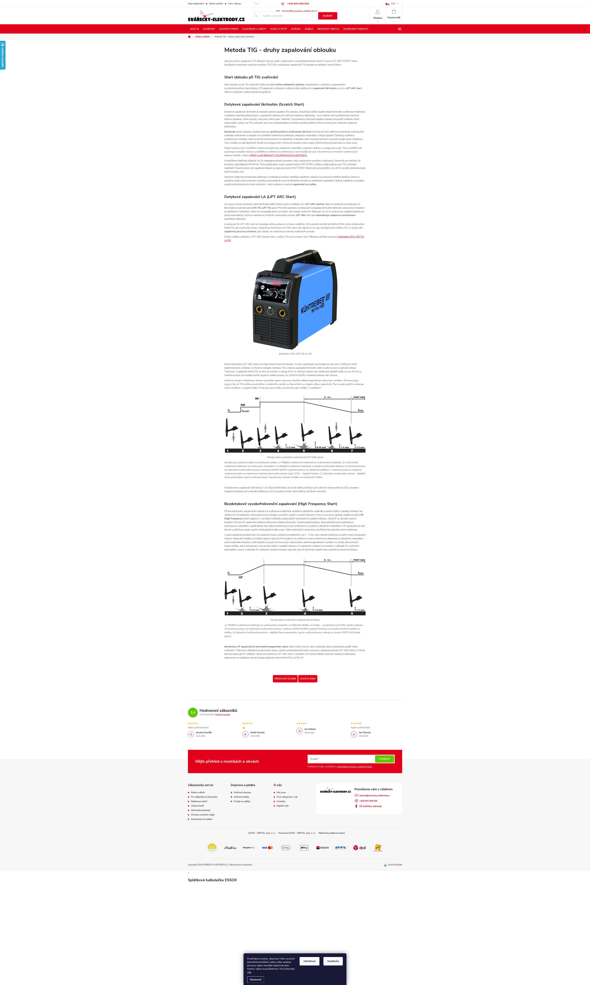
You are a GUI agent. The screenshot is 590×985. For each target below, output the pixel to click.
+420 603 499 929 (368, 800)
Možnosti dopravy (242, 792)
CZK (393, 3)
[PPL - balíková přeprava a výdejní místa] (341, 847)
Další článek (307, 678)
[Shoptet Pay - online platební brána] (249, 847)
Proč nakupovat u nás (287, 797)
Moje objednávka (196, 3)
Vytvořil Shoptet (395, 864)
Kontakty (281, 801)
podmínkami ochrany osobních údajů (354, 766)
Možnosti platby (241, 797)
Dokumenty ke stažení (201, 819)
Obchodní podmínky (200, 810)
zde (249, 972)
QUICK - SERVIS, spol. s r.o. (261, 833)
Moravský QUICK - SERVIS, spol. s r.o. (297, 833)
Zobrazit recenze (222, 714)
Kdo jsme (281, 792)
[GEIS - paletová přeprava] (378, 847)
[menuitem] (194, 29)
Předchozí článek (285, 678)
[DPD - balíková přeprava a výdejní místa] (359, 847)
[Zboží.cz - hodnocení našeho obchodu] (230, 847)
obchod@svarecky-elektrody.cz (374, 795)
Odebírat (384, 758)
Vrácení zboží (197, 806)
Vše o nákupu (234, 3)
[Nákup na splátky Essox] (322, 847)
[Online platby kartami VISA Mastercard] (267, 847)
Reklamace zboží (199, 801)
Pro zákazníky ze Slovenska (204, 797)
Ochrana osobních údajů (202, 815)
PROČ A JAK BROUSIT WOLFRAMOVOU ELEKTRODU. (278, 155)
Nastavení (255, 979)
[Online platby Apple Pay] (304, 847)
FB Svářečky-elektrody (370, 806)
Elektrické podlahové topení (332, 833)
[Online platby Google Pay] (285, 847)
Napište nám (283, 806)
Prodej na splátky (242, 801)
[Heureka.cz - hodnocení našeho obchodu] (212, 847)
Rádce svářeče (216, 3)
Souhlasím (333, 961)
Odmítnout (309, 961)
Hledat (327, 16)
